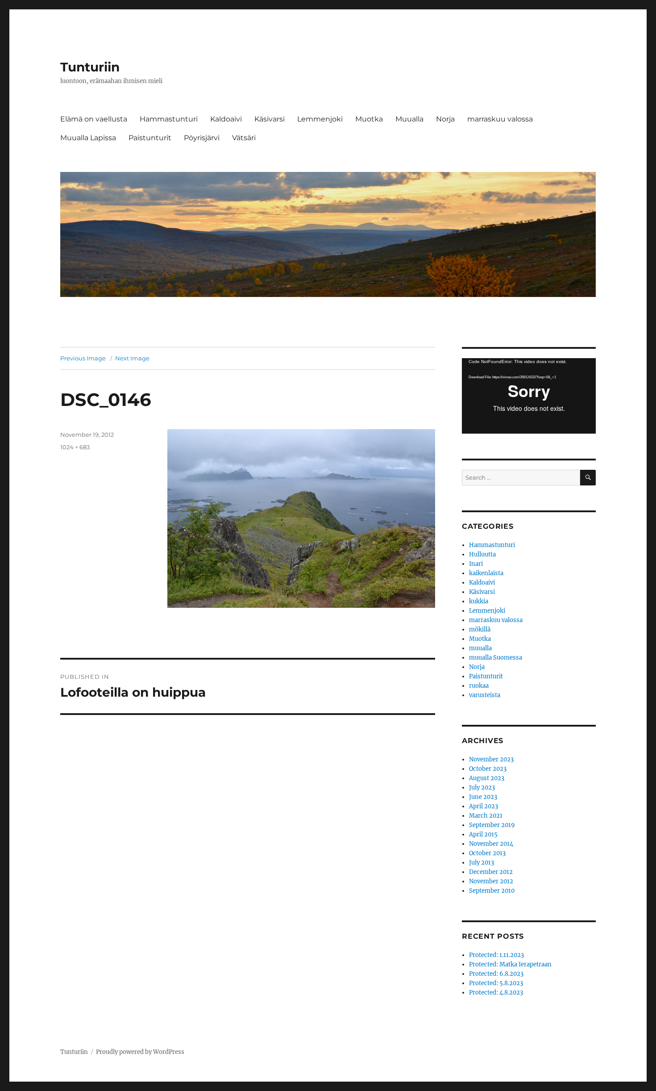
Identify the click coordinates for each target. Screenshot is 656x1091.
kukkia (478, 601)
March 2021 (485, 815)
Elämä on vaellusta (93, 119)
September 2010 (492, 891)
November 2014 (491, 844)
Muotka (369, 119)
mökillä (479, 629)
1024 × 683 (75, 447)
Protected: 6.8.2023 (496, 974)
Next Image (132, 358)
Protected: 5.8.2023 (496, 983)
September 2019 (492, 825)
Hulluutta (482, 554)
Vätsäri (244, 138)
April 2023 (483, 806)
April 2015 (483, 834)
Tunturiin (90, 67)
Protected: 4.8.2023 (496, 992)
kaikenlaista (486, 573)
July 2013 (481, 862)
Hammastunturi (169, 119)
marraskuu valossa (500, 119)
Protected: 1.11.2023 (496, 955)
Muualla (409, 119)
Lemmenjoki (320, 119)
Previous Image (83, 358)
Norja (445, 119)
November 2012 (491, 881)
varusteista (484, 695)
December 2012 (491, 872)
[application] (529, 396)
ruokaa (479, 686)
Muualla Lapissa (88, 138)
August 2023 (486, 778)
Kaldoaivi (226, 119)
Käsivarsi (269, 119)
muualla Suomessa (495, 657)
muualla (480, 648)
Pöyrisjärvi (202, 138)
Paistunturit (150, 138)
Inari (476, 564)
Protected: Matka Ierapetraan (510, 964)
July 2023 (482, 787)
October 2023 (488, 769)
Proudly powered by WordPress (140, 1052)
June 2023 (483, 797)
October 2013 (487, 853)
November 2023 (491, 759)
